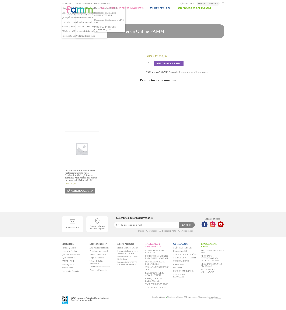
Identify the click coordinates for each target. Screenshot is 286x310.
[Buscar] (223, 3)
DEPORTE (177, 268)
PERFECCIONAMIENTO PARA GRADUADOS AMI (156, 257)
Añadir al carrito (168, 63)
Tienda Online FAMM (143, 31)
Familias (153, 231)
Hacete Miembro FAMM (127, 248)
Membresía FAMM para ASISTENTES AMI (127, 252)
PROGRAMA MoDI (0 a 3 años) (212, 251)
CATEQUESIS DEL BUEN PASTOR (154, 279)
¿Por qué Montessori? (71, 254)
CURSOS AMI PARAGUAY (179, 275)
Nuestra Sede (67, 268)
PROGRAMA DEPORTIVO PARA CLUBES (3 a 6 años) (210, 258)
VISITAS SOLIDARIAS (155, 287)
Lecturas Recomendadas (87, 31)
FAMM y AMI (68, 26)
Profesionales (187, 231)
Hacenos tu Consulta (71, 36)
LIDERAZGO (179, 264)
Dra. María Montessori (99, 248)
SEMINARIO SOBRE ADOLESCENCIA (154, 274)
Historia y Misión (69, 248)
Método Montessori (98, 254)
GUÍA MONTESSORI (182, 248)
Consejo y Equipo (69, 251)
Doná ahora (188, 3)
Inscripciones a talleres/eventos (193, 72)
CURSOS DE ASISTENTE (184, 258)
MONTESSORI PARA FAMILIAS (154, 251)
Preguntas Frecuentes (85, 36)
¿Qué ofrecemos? (70, 22)
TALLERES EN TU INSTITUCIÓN (209, 271)
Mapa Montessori (84, 22)
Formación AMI (169, 231)
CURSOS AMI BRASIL (183, 271)
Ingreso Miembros (209, 3)
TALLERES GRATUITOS (156, 284)
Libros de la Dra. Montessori (89, 26)
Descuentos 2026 (180, 251)
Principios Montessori (99, 251)
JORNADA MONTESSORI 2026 (157, 268)
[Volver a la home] (77, 13)
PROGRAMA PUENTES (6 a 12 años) (211, 265)
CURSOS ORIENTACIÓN (184, 254)
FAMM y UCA (68, 31)
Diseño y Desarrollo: (215, 298)
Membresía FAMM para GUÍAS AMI (109, 21)
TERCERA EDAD (181, 261)
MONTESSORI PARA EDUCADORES (154, 263)
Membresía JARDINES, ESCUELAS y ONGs (105, 28)
